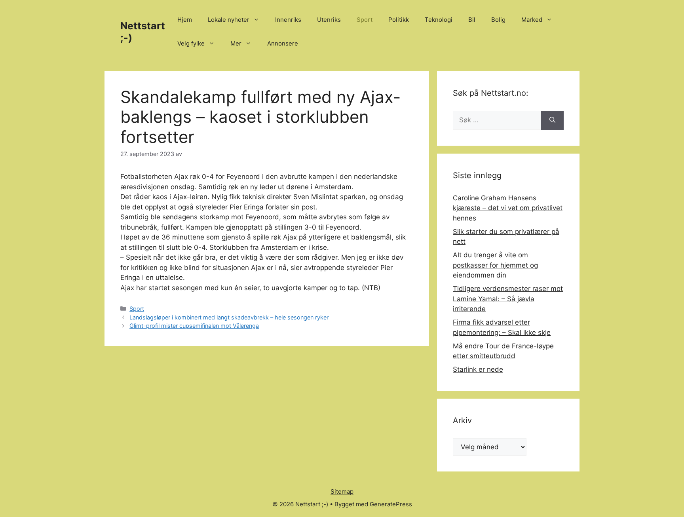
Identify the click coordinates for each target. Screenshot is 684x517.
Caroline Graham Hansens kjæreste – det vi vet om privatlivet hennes (507, 208)
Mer (235, 43)
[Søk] (552, 120)
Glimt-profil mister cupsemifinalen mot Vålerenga (194, 325)
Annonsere (282, 43)
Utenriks (329, 19)
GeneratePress (391, 504)
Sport (364, 19)
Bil (471, 19)
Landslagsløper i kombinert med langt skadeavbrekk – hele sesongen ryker (229, 317)
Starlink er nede (478, 369)
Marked (531, 19)
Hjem (184, 19)
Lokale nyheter (228, 19)
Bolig (498, 19)
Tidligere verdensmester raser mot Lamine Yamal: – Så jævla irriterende (508, 299)
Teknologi (438, 19)
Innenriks (288, 19)
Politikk (398, 19)
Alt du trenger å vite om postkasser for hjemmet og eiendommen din (495, 265)
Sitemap (342, 491)
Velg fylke (191, 43)
